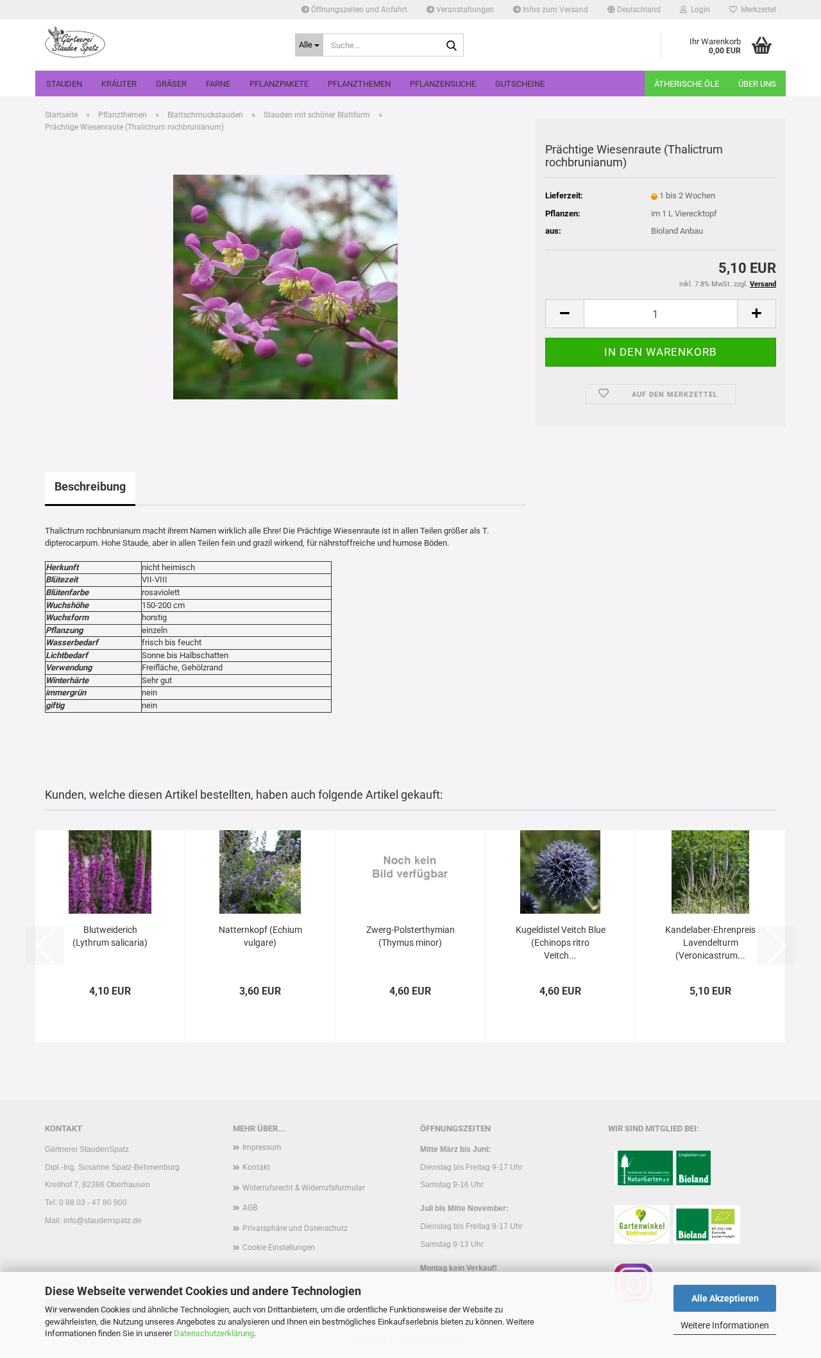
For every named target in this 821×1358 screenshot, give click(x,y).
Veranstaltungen (464, 9)
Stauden (64, 84)
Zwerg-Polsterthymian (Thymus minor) (410, 936)
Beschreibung (90, 486)
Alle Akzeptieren (725, 1298)
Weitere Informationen (725, 1325)
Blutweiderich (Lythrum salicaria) (110, 936)
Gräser (171, 84)
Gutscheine (520, 84)
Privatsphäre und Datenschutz (295, 1228)
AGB (249, 1207)
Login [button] (698, 9)
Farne (218, 84)
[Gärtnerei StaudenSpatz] (160, 41)
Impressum (262, 1147)
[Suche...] (451, 45)
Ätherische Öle (686, 84)
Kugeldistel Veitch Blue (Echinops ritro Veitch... (560, 943)
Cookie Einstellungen (278, 1247)
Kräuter (119, 84)
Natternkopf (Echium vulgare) (260, 936)
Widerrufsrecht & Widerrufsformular (303, 1187)
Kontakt (256, 1167)
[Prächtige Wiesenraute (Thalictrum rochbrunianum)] (285, 287)
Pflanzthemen (359, 84)
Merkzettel (756, 9)
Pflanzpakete (279, 84)
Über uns (757, 84)
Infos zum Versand (554, 9)
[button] (634, 9)
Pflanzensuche (443, 84)
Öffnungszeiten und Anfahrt (358, 9)
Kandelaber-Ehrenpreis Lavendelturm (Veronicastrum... (710, 943)
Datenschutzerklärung (214, 1333)
